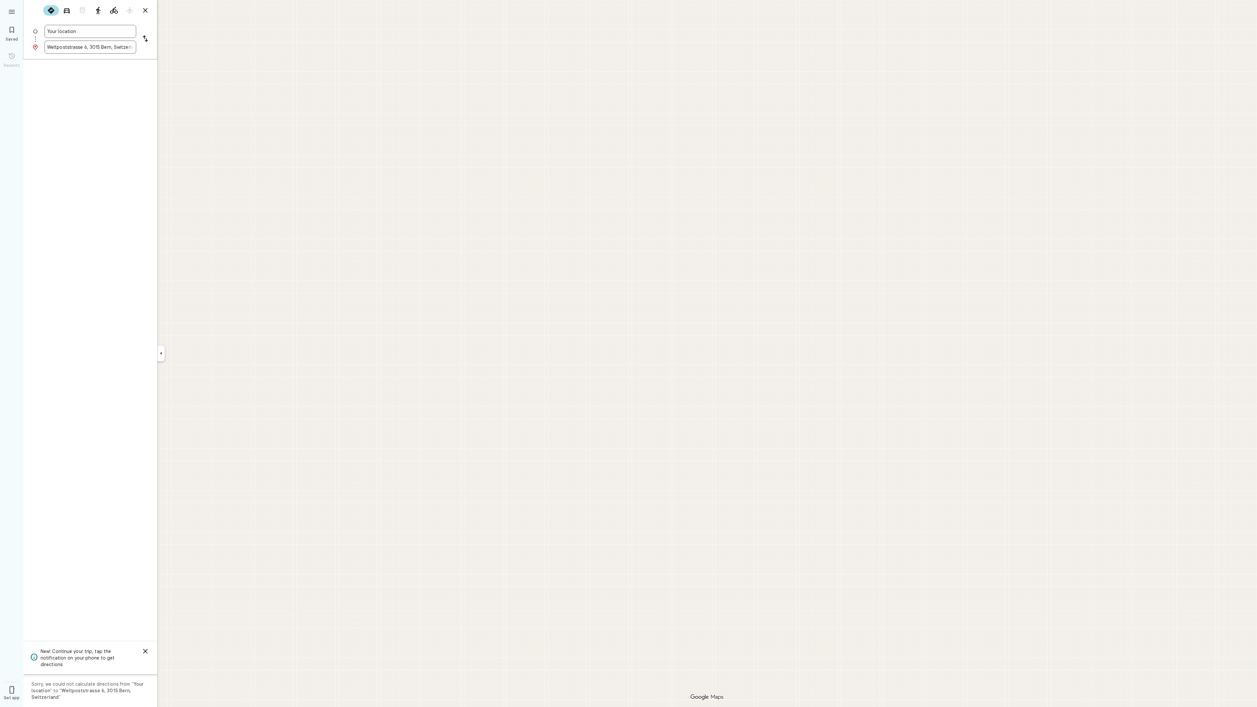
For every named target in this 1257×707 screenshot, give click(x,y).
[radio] (51, 10)
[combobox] (90, 31)
